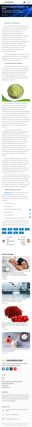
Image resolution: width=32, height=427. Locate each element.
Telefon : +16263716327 (12, 414)
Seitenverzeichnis (22, 425)
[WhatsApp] (15, 233)
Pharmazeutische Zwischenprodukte (12, 381)
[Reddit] (27, 229)
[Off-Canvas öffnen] (28, 2)
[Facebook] (4, 229)
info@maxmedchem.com (12, 419)
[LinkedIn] (21, 229)
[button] (24, 2)
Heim (3, 377)
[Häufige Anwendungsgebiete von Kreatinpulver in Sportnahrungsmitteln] (16, 340)
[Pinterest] (15, 229)
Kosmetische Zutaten (8, 383)
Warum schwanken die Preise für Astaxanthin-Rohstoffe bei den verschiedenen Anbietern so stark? (15, 325)
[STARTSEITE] (2, 10)
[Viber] (10, 233)
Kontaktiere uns (6, 387)
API (3, 379)
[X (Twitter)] (10, 229)
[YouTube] (15, 369)
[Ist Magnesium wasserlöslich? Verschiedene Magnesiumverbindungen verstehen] (16, 290)
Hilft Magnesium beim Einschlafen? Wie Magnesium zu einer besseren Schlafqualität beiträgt (14, 275)
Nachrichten (5, 385)
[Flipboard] (21, 233)
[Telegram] (4, 233)
